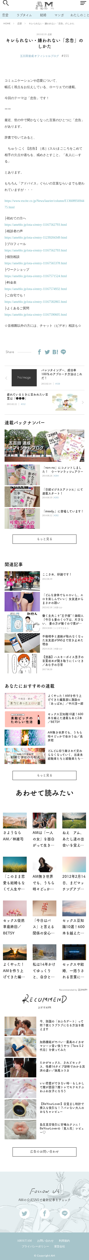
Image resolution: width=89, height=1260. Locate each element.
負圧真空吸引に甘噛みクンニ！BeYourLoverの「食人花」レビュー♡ (62, 1128)
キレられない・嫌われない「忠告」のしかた (51, 23)
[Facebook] (39, 351)
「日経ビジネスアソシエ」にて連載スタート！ (62, 491)
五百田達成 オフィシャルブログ (39, 56)
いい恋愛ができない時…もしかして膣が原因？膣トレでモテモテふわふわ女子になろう (62, 1087)
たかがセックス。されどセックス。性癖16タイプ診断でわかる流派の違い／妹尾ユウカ (62, 1066)
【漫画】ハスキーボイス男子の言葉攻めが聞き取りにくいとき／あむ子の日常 (63, 660)
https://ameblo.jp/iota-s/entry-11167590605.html (36, 314)
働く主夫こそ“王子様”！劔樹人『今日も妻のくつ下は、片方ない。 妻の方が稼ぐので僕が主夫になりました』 (63, 619)
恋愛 (5, 15)
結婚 (43, 15)
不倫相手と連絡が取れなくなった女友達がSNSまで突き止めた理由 (63, 640)
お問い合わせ (45, 1240)
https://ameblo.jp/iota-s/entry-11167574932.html (36, 289)
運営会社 (59, 1246)
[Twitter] (47, 351)
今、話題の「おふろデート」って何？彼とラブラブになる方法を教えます (62, 1025)
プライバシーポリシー (35, 1246)
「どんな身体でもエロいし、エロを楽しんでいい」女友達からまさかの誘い (63, 599)
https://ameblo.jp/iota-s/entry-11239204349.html (36, 237)
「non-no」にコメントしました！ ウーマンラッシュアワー (62, 469)
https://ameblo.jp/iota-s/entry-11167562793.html (36, 224)
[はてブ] (55, 351)
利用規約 (64, 1240)
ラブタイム (24, 15)
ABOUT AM (24, 1240)
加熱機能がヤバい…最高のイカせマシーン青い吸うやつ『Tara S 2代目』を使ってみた (62, 1045)
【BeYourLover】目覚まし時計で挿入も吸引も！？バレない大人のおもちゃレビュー (62, 1107)
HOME (6, 23)
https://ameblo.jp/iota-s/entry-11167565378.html (36, 263)
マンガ (59, 15)
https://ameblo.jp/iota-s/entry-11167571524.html (36, 276)
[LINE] (63, 351)
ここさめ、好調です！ (57, 574)
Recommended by (68, 989)
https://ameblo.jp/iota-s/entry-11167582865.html (36, 302)
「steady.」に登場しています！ (63, 511)
